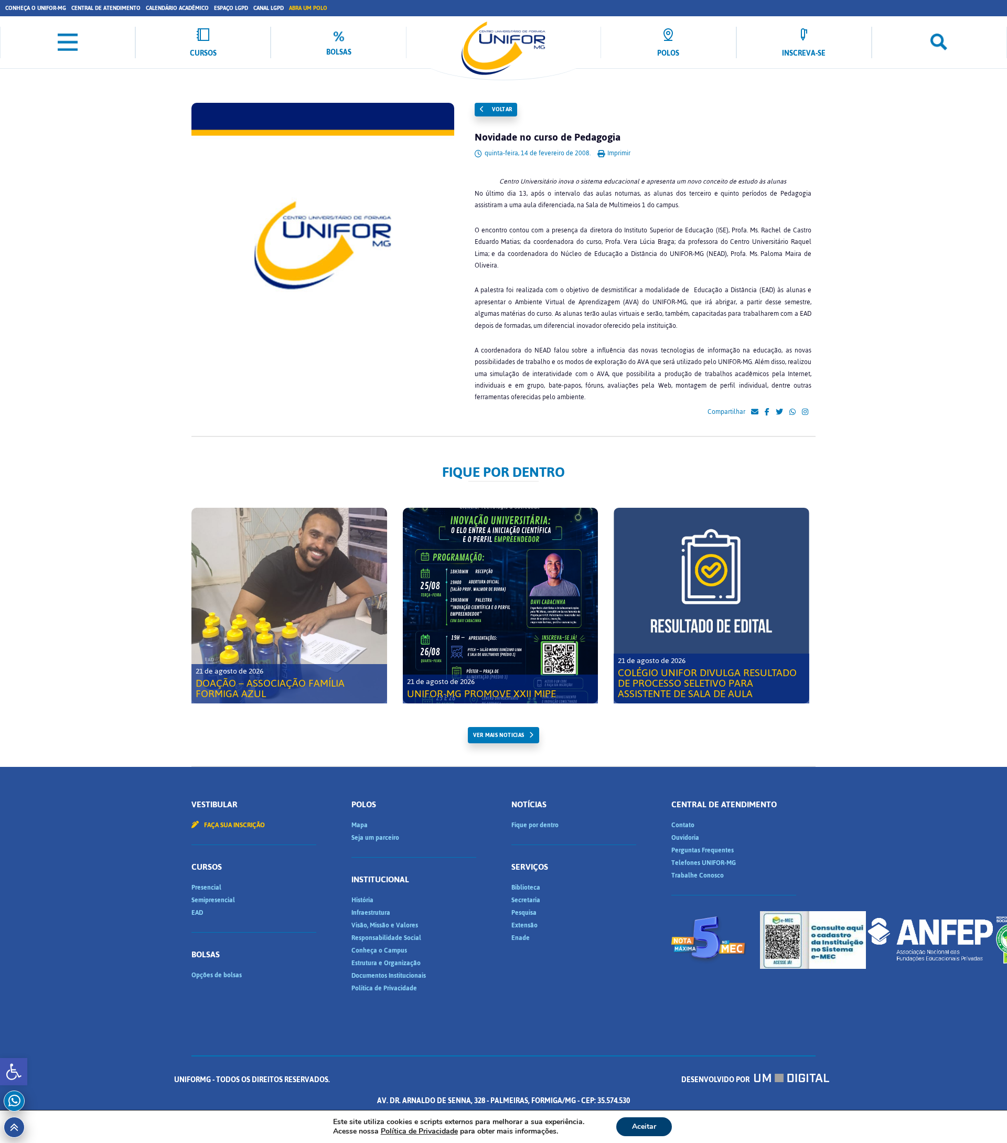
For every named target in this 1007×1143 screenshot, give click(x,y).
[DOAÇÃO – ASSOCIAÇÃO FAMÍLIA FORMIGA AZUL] (289, 605)
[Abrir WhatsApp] (981, 1117)
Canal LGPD (268, 8)
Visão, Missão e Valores (384, 925)
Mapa (359, 825)
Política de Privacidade (384, 988)
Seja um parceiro (375, 837)
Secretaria (525, 900)
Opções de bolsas (216, 975)
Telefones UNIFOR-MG (703, 863)
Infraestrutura (370, 912)
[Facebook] (767, 412)
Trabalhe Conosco (697, 875)
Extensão (524, 925)
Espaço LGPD (231, 8)
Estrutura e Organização (386, 963)
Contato (682, 825)
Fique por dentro (535, 825)
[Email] (754, 412)
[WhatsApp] (792, 412)
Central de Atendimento (106, 8)
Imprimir (618, 153)
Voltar (501, 109)
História (362, 900)
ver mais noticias (498, 735)
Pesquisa (524, 912)
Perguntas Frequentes (702, 850)
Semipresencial (213, 900)
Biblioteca (525, 887)
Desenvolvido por (716, 1080)
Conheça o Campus (379, 950)
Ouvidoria (685, 837)
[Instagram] (805, 412)
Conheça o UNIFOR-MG (35, 8)
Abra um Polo (308, 8)
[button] (13, 1071)
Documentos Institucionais (388, 975)
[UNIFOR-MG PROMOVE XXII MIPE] (500, 605)
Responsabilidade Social (386, 938)
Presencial (206, 887)
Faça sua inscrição (233, 825)
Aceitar (644, 1126)
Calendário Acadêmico (177, 8)
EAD (197, 912)
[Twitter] (779, 412)
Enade (520, 938)
